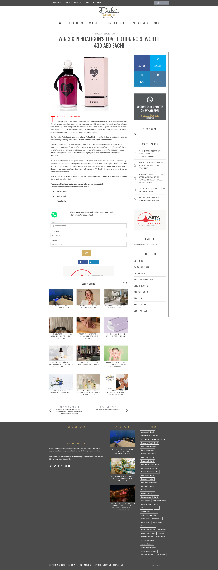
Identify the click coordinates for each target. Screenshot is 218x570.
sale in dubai (160, 537)
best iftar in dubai (147, 461)
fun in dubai (145, 519)
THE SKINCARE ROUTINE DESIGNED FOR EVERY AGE (116, 335)
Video (87, 3)
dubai (156, 504)
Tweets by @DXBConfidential (145, 244)
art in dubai (145, 439)
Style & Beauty (139, 22)
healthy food (156, 519)
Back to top (155, 565)
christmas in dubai (159, 500)
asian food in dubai (158, 439)
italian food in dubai (148, 529)
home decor (145, 522)
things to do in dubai (148, 547)
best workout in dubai (149, 482)
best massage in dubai (149, 468)
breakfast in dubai (147, 490)
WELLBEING (95, 22)
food (156, 508)
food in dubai (145, 511)
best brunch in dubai (148, 446)
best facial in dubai (147, 454)
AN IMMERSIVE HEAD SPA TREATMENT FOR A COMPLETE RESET (61, 308)
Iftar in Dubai (157, 522)
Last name (54, 241)
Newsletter (56, 3)
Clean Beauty (141, 285)
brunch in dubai (146, 493)
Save (86, 252)
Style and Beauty (102, 34)
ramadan (161, 533)
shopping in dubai (147, 540)
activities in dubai (147, 432)
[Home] (60, 23)
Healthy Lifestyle (143, 279)
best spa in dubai (147, 479)
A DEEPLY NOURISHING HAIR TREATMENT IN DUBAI (116, 307)
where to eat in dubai (148, 551)
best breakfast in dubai (149, 443)
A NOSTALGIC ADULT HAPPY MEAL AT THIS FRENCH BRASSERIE (151, 165)
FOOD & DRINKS (75, 22)
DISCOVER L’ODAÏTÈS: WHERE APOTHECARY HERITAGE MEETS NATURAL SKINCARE (61, 364)
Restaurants (141, 292)
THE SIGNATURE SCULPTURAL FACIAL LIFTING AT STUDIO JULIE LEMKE (61, 336)
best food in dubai (147, 457)
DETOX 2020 (140, 273)
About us (107, 565)
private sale (162, 529)
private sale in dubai (148, 533)
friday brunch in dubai (148, 515)
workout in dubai (147, 555)
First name (55, 231)
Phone (53, 222)
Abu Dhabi (97, 3)
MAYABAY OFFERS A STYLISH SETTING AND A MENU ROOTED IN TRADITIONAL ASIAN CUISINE (123, 507)
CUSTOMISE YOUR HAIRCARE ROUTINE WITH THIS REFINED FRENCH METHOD (88, 393)
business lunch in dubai (149, 497)
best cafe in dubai (147, 450)
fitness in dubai (146, 508)
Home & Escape (116, 22)
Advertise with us (73, 3)
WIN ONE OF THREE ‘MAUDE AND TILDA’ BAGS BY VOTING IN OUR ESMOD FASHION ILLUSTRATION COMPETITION (69, 410)
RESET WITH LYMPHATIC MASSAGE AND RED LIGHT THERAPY (88, 336)
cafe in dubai (145, 500)
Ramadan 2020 (142, 267)
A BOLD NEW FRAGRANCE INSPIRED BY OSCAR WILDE (61, 392)
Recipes (138, 298)
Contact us (118, 565)
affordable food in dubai (149, 436)
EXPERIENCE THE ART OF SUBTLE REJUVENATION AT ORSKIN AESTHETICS (116, 364)
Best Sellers (141, 304)
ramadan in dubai (147, 537)
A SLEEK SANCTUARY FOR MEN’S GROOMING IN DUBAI (88, 363)
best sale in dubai (147, 475)
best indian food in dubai (150, 464)
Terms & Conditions (92, 565)
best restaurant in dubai (149, 472)
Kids (156, 22)
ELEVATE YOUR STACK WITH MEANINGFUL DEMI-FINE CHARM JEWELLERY (115, 393)
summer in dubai (147, 544)
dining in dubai (146, 504)
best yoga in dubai (147, 486)
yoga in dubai (160, 555)
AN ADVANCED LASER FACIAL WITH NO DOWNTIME (88, 307)
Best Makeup (140, 310)
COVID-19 (139, 261)
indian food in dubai (148, 526)
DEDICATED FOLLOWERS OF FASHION (108, 408)
